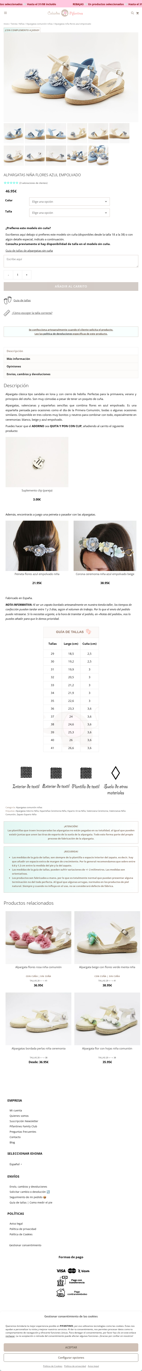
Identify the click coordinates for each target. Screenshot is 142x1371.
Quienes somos (19, 1116)
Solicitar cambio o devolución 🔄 (30, 1192)
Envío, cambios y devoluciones (28, 1186)
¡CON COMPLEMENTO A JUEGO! (22, 30)
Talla (8, 211)
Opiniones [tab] (14, 366)
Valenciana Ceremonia (97, 810)
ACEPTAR (71, 1347)
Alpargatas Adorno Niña (27, 810)
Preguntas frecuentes (23, 1131)
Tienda (14, 23)
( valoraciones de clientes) (33, 183)
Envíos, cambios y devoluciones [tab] (28, 374)
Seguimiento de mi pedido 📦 (28, 1197)
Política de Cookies (52, 1366)
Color (9, 200)
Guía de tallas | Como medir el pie (31, 1202)
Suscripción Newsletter (24, 1121)
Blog (12, 1142)
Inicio (6, 23)
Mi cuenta (16, 1110)
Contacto (15, 1137)
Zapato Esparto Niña (26, 814)
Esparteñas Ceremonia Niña (53, 810)
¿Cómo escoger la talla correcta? (32, 313)
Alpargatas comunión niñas (39, 23)
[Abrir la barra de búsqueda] (132, 13)
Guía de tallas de (29, 250)
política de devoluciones (57, 333)
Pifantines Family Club (23, 1126)
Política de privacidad (75, 1366)
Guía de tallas (22, 300)
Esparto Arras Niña (76, 810)
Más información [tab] (18, 359)
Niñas (21, 23)
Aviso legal (93, 1366)
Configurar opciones (71, 1357)
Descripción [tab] (15, 351)
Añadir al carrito (71, 286)
